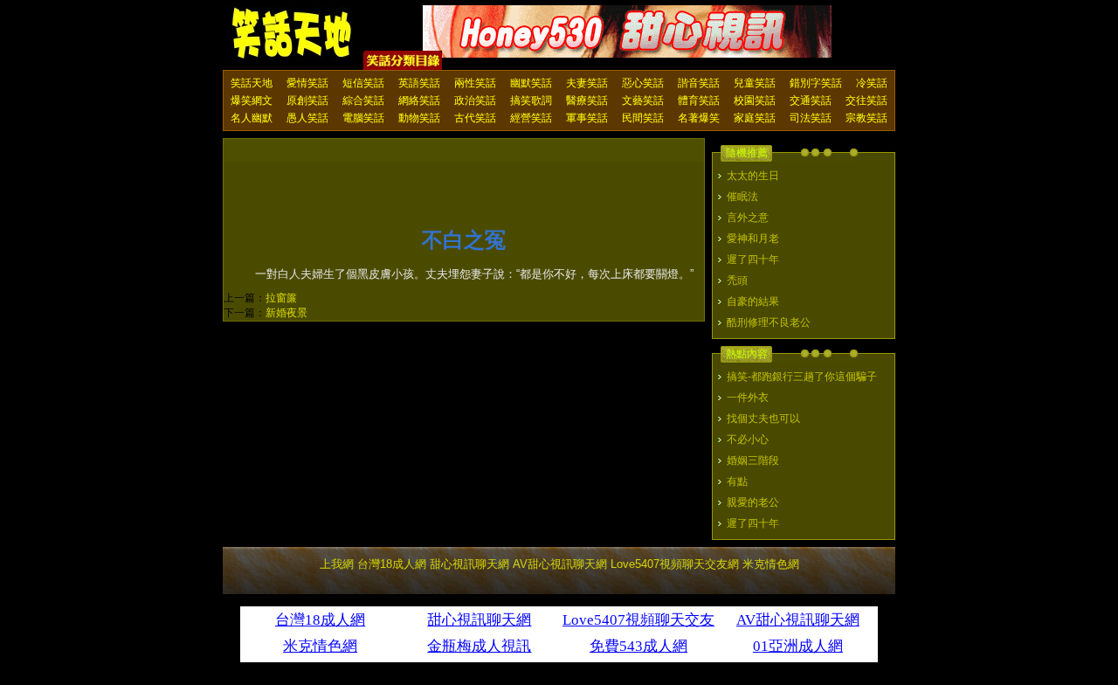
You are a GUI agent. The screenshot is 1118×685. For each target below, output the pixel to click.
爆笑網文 (252, 100)
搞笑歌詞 (531, 100)
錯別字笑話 (816, 83)
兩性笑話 (475, 83)
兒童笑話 (755, 83)
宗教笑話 (866, 118)
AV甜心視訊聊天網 (560, 564)
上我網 (337, 564)
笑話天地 (252, 83)
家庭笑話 (755, 118)
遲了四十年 (753, 259)
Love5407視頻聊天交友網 (675, 564)
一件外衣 (748, 397)
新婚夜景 (286, 313)
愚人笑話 (307, 118)
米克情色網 (770, 564)
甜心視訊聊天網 (469, 564)
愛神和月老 (753, 238)
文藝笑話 (643, 100)
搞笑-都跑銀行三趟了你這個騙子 (802, 376)
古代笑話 (475, 118)
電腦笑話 (363, 118)
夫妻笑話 (587, 83)
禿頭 (737, 280)
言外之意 (748, 217)
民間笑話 (643, 118)
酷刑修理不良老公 (769, 322)
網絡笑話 (419, 100)
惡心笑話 (643, 83)
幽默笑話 (531, 83)
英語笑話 (419, 83)
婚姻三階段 (753, 460)
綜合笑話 (363, 100)
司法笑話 (811, 118)
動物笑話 (419, 118)
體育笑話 (699, 100)
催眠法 (742, 196)
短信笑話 (363, 83)
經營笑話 (531, 118)
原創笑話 (307, 100)
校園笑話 (755, 100)
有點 (737, 481)
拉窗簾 (281, 298)
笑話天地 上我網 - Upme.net (292, 34)
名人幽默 (252, 118)
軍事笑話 (587, 118)
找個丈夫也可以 (763, 418)
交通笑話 (811, 100)
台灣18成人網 (391, 564)
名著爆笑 (699, 118)
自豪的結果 (753, 301)
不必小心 (748, 439)
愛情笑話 (307, 83)
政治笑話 (475, 100)
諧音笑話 (699, 83)
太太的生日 (753, 176)
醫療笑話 (587, 100)
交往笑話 (866, 100)
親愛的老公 (753, 502)
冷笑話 (871, 83)
